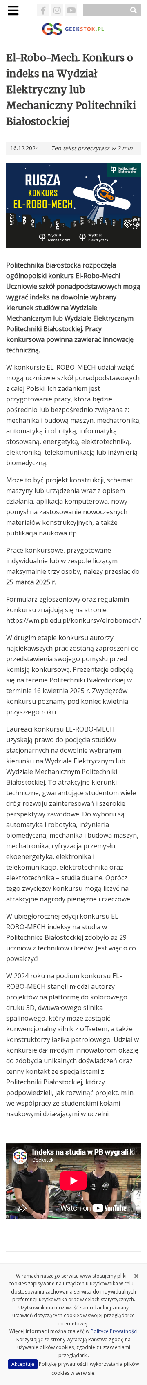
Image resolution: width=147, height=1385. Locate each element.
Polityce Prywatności (114, 1331)
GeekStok (73, 29)
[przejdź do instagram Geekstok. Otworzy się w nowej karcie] (57, 10)
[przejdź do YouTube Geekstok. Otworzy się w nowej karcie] (71, 10)
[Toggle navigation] (13, 10)
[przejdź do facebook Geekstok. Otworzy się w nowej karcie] (43, 10)
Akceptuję (22, 1363)
